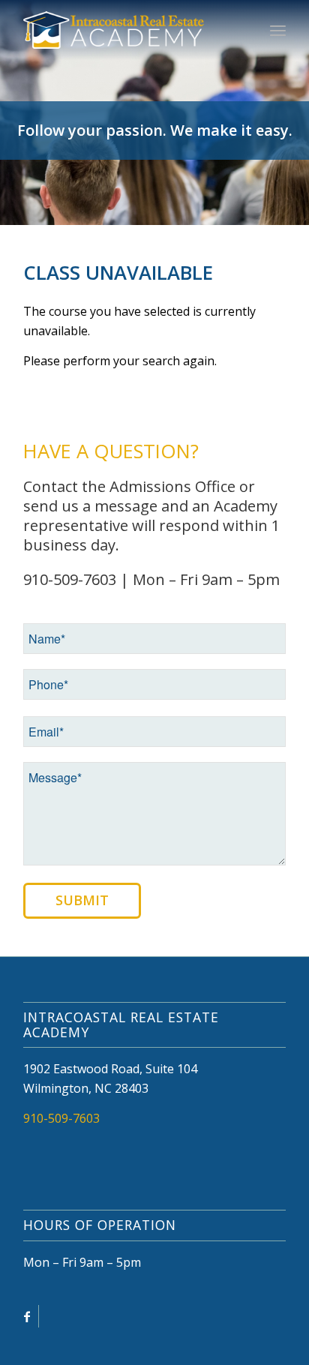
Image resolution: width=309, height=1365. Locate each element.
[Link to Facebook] (27, 1316)
